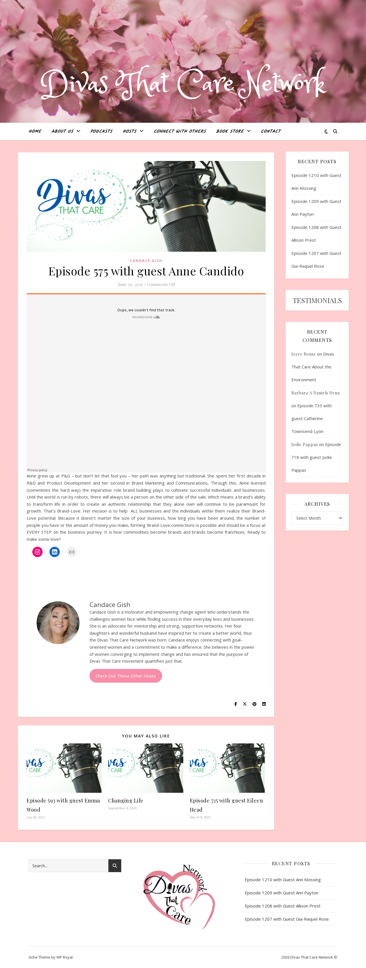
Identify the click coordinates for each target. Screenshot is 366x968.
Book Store (230, 131)
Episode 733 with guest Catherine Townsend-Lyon (311, 418)
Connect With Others (180, 131)
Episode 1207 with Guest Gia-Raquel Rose (287, 919)
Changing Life (126, 800)
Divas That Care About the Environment (312, 366)
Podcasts (101, 131)
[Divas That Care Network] (183, 84)
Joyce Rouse (303, 354)
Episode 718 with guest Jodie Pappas (316, 457)
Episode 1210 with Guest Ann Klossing (283, 879)
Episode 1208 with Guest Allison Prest (283, 906)
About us (62, 131)
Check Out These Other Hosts (126, 676)
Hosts (129, 131)
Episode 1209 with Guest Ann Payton (281, 893)
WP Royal (64, 957)
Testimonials (317, 300)
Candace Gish (146, 260)
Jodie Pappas (304, 444)
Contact (271, 131)
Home (35, 131)
